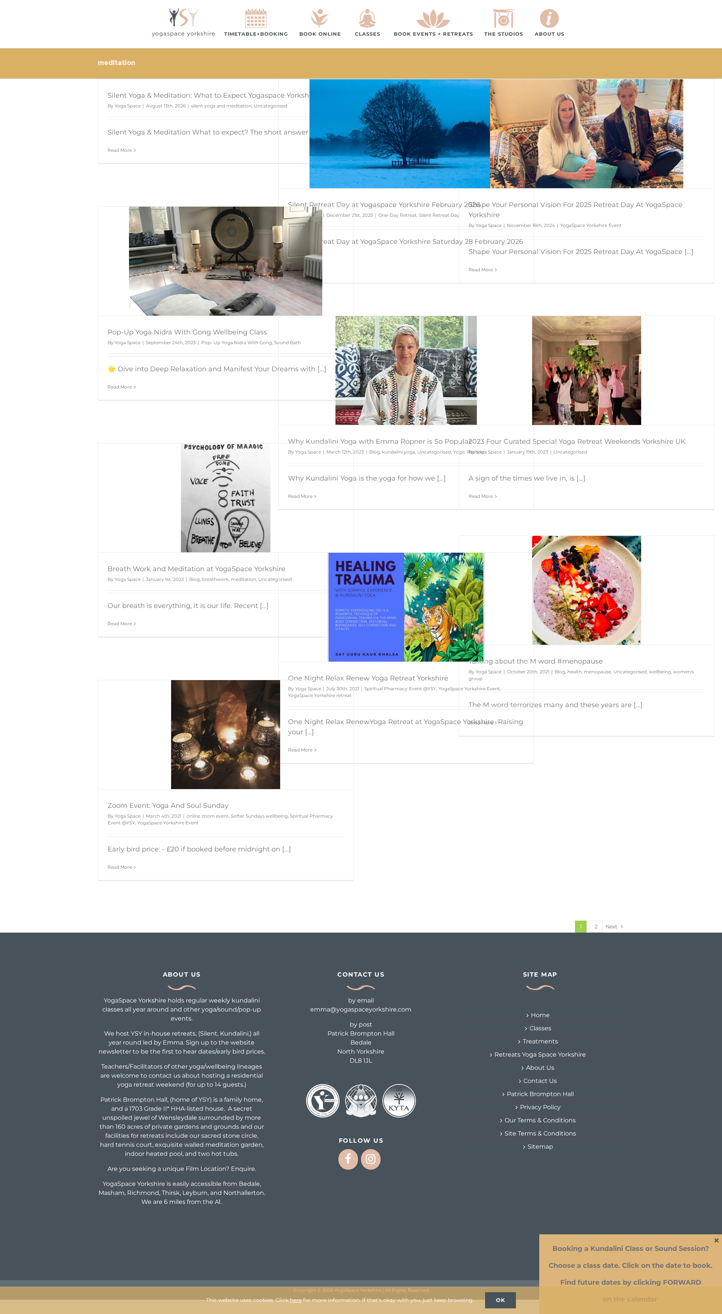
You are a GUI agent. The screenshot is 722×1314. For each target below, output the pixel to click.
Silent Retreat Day (439, 215)
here (296, 1300)
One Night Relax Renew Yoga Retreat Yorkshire (368, 678)
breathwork (215, 579)
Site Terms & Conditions (540, 1133)
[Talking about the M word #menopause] (586, 590)
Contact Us (540, 1080)
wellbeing (660, 671)
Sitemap (540, 1146)
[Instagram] (371, 1159)
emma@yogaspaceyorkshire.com (360, 1009)
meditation (243, 579)
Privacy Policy (540, 1107)
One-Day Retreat (397, 215)
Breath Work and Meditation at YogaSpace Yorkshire (196, 569)
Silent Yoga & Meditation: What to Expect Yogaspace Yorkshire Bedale (226, 95)
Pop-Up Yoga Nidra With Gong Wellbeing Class (187, 332)
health (574, 671)
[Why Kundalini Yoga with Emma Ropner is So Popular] (406, 370)
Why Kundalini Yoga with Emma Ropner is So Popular (379, 441)
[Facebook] (348, 1159)
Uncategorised (434, 452)
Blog (374, 452)
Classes (540, 1028)
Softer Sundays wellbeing (259, 816)
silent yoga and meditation (221, 106)
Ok (500, 1300)
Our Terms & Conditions (540, 1120)
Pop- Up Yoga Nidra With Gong (236, 342)
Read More (120, 150)
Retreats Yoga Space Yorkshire (540, 1054)
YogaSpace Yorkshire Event (591, 225)
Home (540, 1015)
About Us (540, 1067)
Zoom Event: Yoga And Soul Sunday (168, 805)
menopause (597, 671)
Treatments (540, 1041)
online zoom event (208, 816)
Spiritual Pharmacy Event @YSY (400, 688)
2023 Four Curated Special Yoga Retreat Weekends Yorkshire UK (577, 441)
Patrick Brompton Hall (540, 1094)
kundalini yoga (398, 452)
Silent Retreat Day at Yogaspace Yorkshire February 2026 (384, 205)
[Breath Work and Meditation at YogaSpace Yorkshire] (225, 497)
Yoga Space (128, 106)
